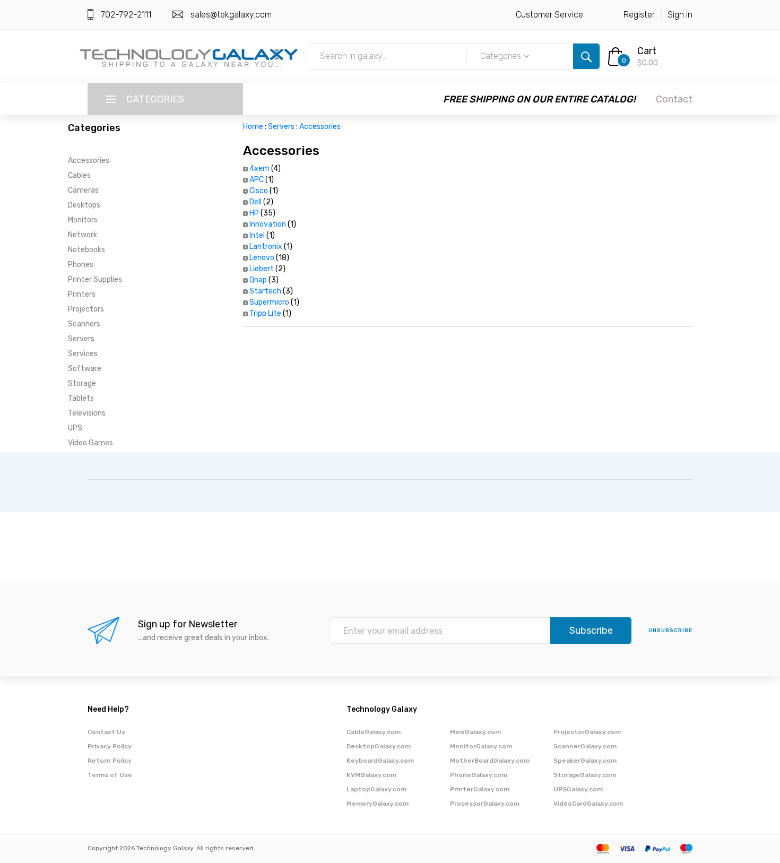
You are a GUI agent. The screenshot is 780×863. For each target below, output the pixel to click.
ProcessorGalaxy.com (484, 803)
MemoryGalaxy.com (377, 803)
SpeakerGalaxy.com (585, 760)
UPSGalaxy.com (578, 789)
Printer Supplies (95, 279)
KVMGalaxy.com (371, 775)
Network (82, 234)
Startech (265, 291)
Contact (674, 99)
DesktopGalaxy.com (378, 746)
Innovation (267, 224)
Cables (79, 175)
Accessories (88, 160)
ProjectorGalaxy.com (587, 732)
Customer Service (549, 15)
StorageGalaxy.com (584, 775)
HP (254, 213)
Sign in (680, 15)
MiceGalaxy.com (475, 732)
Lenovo (261, 257)
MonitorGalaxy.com (481, 746)
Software (84, 368)
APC (256, 179)
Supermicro (269, 302)
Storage (82, 383)
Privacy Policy (110, 746)
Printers (82, 294)
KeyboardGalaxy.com (380, 760)
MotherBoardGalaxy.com (490, 760)
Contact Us (106, 732)
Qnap (258, 279)
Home (253, 126)
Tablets (81, 398)
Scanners (84, 324)
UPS (75, 428)
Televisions (87, 413)
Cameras (83, 190)
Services (83, 353)
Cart (646, 51)
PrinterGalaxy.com (479, 789)
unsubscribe (670, 630)
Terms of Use (110, 775)
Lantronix (265, 246)
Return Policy (110, 760)
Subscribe (591, 630)
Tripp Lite (265, 313)
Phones (80, 264)
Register (639, 15)
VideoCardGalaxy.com (588, 803)
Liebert (261, 268)
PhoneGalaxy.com (478, 775)
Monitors (83, 220)
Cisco (258, 190)
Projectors (86, 309)
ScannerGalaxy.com (585, 746)
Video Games (90, 442)
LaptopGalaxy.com (376, 789)
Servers (81, 338)
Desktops (84, 205)
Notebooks (86, 249)
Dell (255, 201)
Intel (257, 235)
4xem (259, 168)
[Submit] (586, 56)
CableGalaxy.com (373, 732)
